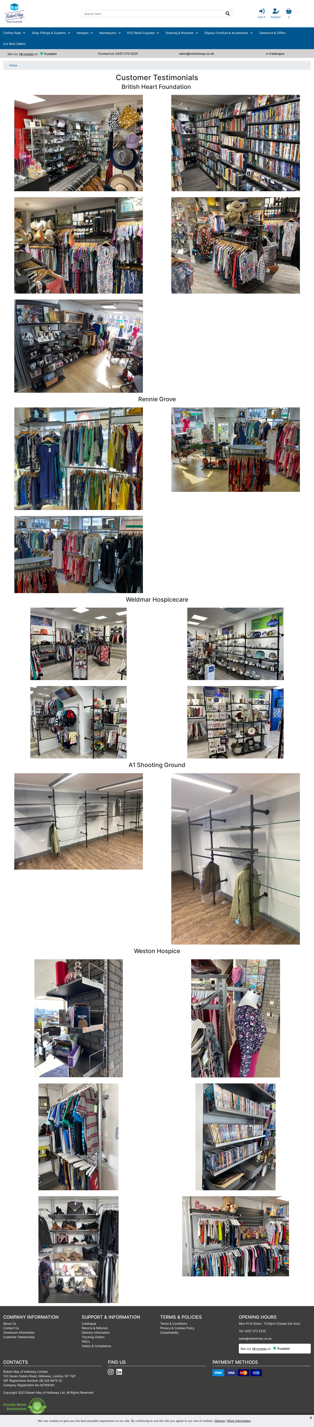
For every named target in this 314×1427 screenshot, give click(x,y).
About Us (9, 1323)
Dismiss (219, 1421)
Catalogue (89, 1323)
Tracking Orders (93, 1337)
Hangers (82, 33)
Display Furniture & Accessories (226, 33)
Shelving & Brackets (180, 33)
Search (227, 13)
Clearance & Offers (272, 33)
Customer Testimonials (19, 1337)
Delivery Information (96, 1332)
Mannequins (107, 33)
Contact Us (11, 1328)
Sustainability (169, 1332)
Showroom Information (19, 1332)
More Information (239, 1421)
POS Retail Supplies (141, 33)
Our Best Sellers (14, 44)
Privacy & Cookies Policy (177, 1328)
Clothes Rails (12, 33)
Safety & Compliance (96, 1346)
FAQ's (86, 1341)
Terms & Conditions (173, 1323)
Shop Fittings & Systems (49, 33)
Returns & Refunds (95, 1328)
